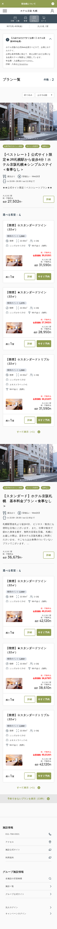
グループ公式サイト (15, 894)
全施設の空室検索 (14, 878)
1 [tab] (19, 138)
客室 (25, 21)
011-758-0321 (13, 834)
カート (43, 21)
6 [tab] (30, 138)
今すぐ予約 (44, 276)
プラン (34, 21)
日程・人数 (15, 21)
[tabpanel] (28, 122)
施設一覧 (10, 886)
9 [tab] (37, 138)
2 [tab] (21, 138)
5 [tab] (28, 138)
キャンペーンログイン (16, 913)
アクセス (10, 842)
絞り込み (28, 95)
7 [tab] (32, 138)
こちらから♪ (22, 64)
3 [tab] (24, 138)
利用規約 (10, 857)
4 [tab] (26, 138)
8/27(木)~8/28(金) (14, 26)
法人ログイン (12, 907)
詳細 (48, 199)
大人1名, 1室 (42, 26)
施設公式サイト (13, 850)
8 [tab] (35, 138)
